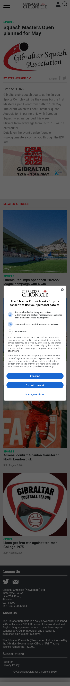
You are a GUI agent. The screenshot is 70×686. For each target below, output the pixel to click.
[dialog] (35, 343)
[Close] (62, 289)
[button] (35, 331)
